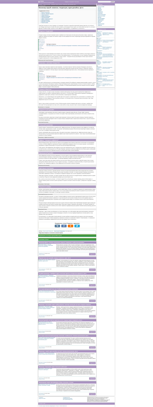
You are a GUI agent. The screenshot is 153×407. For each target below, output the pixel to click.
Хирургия (100, 25)
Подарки (100, 10)
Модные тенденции (45, 12)
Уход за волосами (102, 14)
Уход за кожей (101, 6)
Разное (99, 22)
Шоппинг (100, 9)
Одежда (99, 8)
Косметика (100, 13)
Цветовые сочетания (45, 21)
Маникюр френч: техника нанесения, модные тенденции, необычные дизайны (61, 242)
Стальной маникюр (45, 17)
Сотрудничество (66, 397)
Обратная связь (42, 398)
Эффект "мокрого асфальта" (47, 18)
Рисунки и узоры (44, 22)
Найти (113, 1)
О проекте (71, 1)
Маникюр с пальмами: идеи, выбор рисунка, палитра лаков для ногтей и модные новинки (65, 304)
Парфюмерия (101, 19)
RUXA (42, 1)
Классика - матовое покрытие (47, 13)
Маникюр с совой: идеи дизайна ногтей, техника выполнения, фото (58, 351)
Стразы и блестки (44, 15)
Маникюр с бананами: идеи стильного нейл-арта (53, 366)
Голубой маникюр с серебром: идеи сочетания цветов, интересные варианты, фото (62, 273)
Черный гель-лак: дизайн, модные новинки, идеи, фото (55, 258)
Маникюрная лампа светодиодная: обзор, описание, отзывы (56, 382)
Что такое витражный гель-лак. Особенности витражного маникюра (58, 289)
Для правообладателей (68, 399)
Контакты (77, 1)
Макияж (99, 17)
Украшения (100, 11)
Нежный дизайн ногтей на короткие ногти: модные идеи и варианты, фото (60, 320)
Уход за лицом (101, 23)
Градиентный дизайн (45, 16)
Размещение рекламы (67, 398)
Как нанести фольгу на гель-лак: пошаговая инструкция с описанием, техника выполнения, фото (68, 45)
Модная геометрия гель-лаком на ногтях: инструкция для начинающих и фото (64, 77)
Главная (67, 1)
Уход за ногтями (42, 254)
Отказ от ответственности (61, 405)
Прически (100, 21)
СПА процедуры (101, 18)
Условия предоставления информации (47, 405)
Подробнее (92, 254)
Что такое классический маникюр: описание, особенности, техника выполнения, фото (63, 335)
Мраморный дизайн (45, 20)
